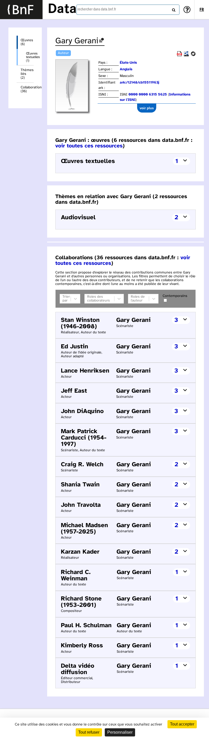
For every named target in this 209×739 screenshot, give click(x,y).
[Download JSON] (193, 55)
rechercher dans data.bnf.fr (96, 9)
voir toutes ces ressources (89, 146)
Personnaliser (120, 732)
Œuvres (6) (27, 42)
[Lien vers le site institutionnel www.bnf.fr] (21, 9)
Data (62, 9)
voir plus (147, 108)
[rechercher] (173, 8)
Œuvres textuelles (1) (30, 57)
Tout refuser (88, 732)
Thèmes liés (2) (27, 74)
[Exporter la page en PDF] (179, 55)
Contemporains (175, 296)
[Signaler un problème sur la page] (101, 41)
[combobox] (127, 10)
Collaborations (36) (27, 89)
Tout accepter (182, 724)
